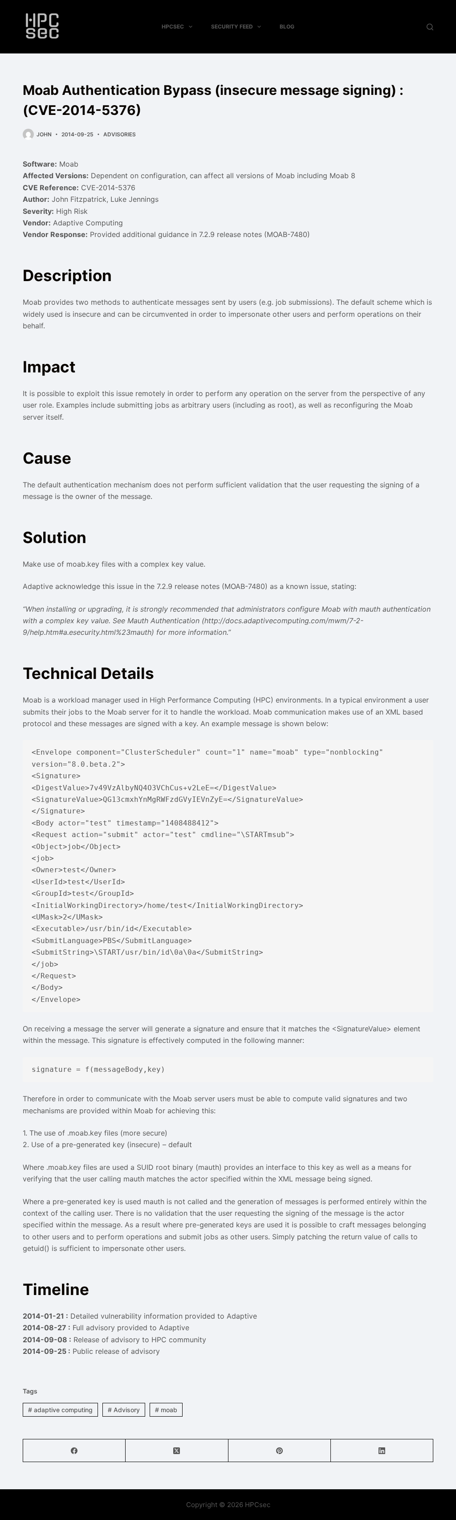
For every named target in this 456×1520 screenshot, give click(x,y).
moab (166, 1410)
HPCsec (173, 26)
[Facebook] (74, 1450)
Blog (287, 26)
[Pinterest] (279, 1450)
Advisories (119, 134)
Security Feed (232, 26)
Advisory (124, 1410)
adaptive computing (60, 1410)
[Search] (430, 27)
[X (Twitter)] (177, 1450)
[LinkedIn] (382, 1450)
